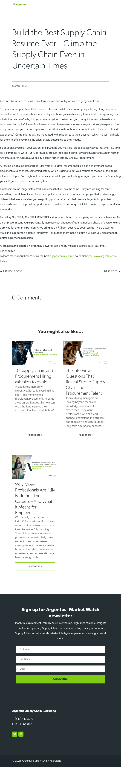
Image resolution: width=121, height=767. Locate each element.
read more (34, 435)
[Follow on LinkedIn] (20, 734)
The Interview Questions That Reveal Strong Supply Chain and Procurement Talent (85, 382)
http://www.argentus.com (101, 256)
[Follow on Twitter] (14, 734)
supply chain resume (62, 256)
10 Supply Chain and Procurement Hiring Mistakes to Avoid (34, 376)
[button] (106, 8)
